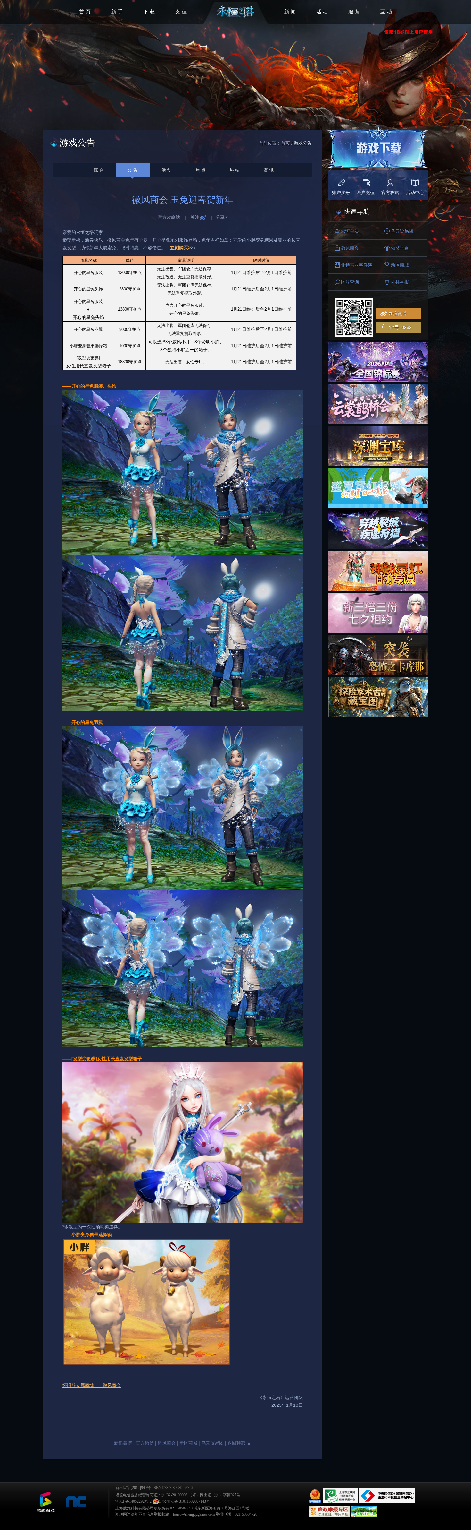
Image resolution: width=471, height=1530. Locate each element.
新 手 (117, 11)
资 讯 (268, 170)
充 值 (181, 11)
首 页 (85, 11)
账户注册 (341, 192)
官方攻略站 (169, 217)
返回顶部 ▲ (239, 1443)
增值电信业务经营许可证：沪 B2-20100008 (151, 1495)
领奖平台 (400, 248)
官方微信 (145, 1443)
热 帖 (234, 170)
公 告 (133, 170)
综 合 (99, 170)
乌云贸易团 (212, 1443)
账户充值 (366, 192)
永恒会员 (350, 231)
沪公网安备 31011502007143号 (184, 1501)
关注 (194, 217)
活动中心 (415, 192)
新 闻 (290, 11)
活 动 (322, 11)
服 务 (354, 11)
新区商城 (188, 1443)
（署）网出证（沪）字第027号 (214, 1495)
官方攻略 (390, 192)
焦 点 (200, 170)
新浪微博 (123, 1443)
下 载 (149, 11)
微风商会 (167, 1443)
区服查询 (350, 282)
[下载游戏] (377, 149)
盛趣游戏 (45, 1502)
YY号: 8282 (400, 327)
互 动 (386, 11)
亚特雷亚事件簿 (356, 265)
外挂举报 (400, 282)
